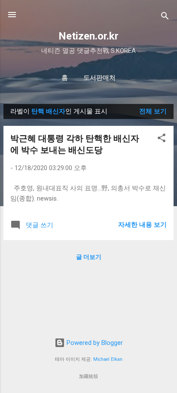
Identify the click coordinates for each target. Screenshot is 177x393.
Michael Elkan (107, 359)
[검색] (165, 17)
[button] (161, 139)
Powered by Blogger (94, 343)
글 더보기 (88, 256)
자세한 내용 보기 (142, 224)
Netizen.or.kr (88, 36)
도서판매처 (99, 78)
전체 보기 (153, 111)
